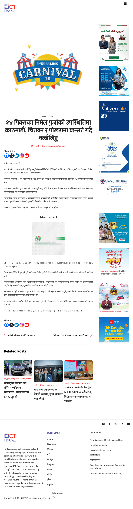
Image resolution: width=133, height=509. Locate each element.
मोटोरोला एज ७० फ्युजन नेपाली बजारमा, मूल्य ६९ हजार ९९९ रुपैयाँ (48, 394)
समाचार (28, 379)
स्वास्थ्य (49, 469)
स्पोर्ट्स (49, 474)
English (50, 484)
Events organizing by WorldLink (54, 146)
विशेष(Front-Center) (18, 379)
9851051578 (95, 455)
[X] (11, 155)
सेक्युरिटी (50, 464)
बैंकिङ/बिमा (51, 444)
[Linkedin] (16, 155)
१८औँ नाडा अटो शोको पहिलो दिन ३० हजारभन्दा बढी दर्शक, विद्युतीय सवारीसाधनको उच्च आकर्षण (78, 394)
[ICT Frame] (10, 14)
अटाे (5, 379)
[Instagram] (21, 155)
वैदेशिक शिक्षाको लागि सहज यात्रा (21, 335)
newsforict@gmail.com (100, 450)
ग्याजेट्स (36, 385)
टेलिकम (50, 449)
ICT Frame (35, 146)
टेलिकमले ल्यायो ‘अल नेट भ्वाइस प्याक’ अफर (70, 335)
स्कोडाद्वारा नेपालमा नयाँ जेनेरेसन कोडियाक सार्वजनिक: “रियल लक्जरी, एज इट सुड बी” (16, 390)
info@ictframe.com (98, 445)
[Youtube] (27, 155)
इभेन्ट (8, 379)
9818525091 (95, 460)
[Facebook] (6, 155)
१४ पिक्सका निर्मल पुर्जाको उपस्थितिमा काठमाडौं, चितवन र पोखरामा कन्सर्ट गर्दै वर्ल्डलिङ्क (48, 130)
